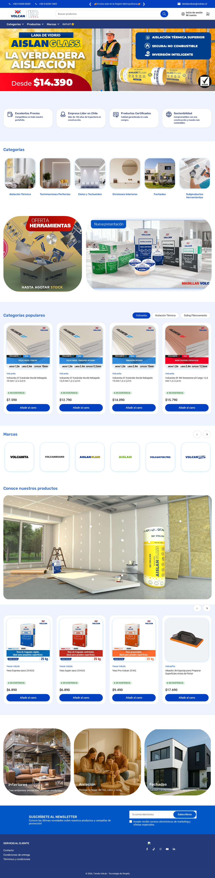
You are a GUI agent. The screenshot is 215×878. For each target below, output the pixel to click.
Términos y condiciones (16, 859)
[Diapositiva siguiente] (118, 91)
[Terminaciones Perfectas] (55, 173)
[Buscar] (164, 14)
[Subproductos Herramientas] (195, 173)
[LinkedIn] (174, 849)
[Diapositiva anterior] (97, 91)
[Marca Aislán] (125, 457)
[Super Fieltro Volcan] (160, 457)
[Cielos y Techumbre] (90, 173)
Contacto (8, 850)
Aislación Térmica (20, 194)
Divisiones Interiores (125, 194)
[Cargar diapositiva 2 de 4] (105, 91)
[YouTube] (167, 849)
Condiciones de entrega (16, 854)
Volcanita (141, 315)
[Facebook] (147, 849)
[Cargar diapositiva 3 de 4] (110, 91)
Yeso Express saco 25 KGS (20, 670)
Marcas (51, 24)
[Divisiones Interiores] (125, 173)
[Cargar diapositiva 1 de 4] (101, 91)
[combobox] (112, 14)
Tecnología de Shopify (119, 873)
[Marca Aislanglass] (90, 457)
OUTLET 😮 (68, 24)
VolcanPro (170, 666)
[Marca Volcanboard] (54, 457)
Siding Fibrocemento (195, 315)
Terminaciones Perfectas (55, 194)
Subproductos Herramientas (194, 196)
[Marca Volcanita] (19, 457)
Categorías (14, 24)
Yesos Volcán (13, 666)
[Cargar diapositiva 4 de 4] (114, 91)
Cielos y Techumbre (90, 194)
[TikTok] (154, 849)
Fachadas (160, 194)
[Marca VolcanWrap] (195, 457)
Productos (34, 24)
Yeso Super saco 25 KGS (72, 670)
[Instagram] (160, 849)
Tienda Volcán (100, 873)
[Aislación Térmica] (20, 173)
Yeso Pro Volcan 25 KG (124, 670)
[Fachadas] (160, 173)
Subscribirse (185, 814)
